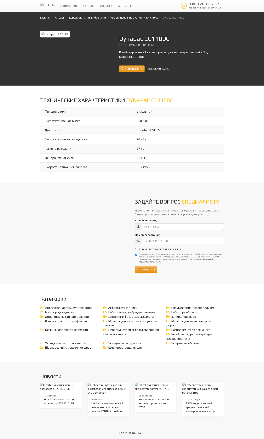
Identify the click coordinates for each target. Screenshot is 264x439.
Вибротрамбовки (184, 312)
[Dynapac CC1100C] (55, 34)
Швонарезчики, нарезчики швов (68, 347)
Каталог (88, 6)
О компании (68, 6)
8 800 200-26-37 (205, 5)
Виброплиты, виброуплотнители (131, 312)
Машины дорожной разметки (66, 330)
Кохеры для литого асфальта (66, 321)
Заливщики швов (183, 316)
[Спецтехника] (47, 6)
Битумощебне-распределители (193, 308)
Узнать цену (133, 68)
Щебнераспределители (125, 347)
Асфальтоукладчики (122, 308)
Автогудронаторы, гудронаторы (68, 308)
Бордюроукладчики (59, 312)
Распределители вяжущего (190, 330)
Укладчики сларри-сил (124, 343)
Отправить (145, 269)
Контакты (125, 6)
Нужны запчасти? (158, 68)
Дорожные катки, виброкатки (67, 316)
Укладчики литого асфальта (65, 343)
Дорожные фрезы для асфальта (131, 316)
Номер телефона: (147, 234)
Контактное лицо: (147, 220)
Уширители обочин (185, 343)
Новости (106, 6)
